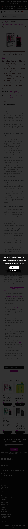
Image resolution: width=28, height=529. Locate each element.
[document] (14, 264)
